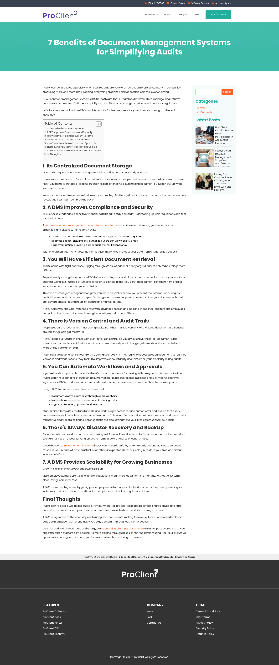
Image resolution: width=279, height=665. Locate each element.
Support (184, 14)
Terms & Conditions (208, 611)
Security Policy (205, 628)
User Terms (203, 617)
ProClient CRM (51, 628)
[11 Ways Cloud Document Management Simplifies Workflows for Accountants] (205, 158)
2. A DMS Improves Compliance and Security (68, 132)
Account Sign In (223, 3)
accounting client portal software (122, 528)
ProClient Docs (52, 617)
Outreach (206, 112)
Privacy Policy (204, 623)
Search (227, 91)
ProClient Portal (52, 623)
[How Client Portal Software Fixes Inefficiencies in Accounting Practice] (205, 135)
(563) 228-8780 (156, 3)
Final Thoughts (52, 154)
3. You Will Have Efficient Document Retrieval (68, 135)
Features (150, 14)
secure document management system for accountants (81, 225)
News (150, 611)
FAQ (149, 617)
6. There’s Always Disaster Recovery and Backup (70, 146)
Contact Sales (177, 3)
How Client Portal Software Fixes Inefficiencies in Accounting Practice (224, 135)
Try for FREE (218, 14)
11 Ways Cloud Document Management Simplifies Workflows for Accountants (223, 158)
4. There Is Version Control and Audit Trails (67, 139)
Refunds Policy (205, 634)
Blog (198, 14)
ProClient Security (54, 634)
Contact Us (154, 623)
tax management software (77, 445)
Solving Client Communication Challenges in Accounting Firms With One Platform (223, 182)
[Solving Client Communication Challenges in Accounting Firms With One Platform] (204, 182)
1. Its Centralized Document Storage (64, 128)
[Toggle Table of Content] (97, 124)
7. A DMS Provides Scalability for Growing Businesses (72, 150)
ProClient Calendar (54, 611)
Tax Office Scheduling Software (100, 557)
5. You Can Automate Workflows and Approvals (70, 143)
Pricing (168, 14)
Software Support (200, 3)
